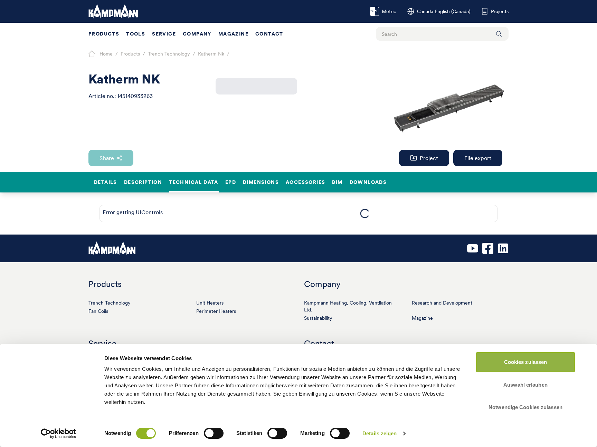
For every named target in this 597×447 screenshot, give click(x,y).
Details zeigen (379, 433)
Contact (269, 34)
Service (164, 34)
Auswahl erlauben (525, 385)
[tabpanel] (364, 213)
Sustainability (318, 318)
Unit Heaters (210, 303)
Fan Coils (98, 311)
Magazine (233, 34)
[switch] (214, 433)
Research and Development (442, 303)
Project (429, 158)
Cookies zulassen (525, 362)
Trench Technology (109, 303)
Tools (135, 34)
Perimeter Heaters (216, 311)
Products (103, 34)
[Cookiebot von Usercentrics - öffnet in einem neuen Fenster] (58, 433)
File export (477, 158)
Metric (383, 11)
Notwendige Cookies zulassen (525, 407)
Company (197, 34)
